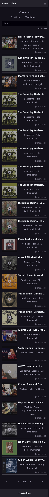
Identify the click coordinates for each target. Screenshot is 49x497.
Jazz (33, 273)
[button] (16, 17)
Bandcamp (25, 62)
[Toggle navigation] (44, 3)
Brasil (35, 400)
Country (26, 44)
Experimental (28, 365)
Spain (30, 407)
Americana (36, 48)
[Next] (29, 473)
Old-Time (32, 41)
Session (35, 44)
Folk (40, 41)
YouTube (23, 41)
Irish (38, 238)
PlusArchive (9, 3)
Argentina (24, 404)
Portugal (36, 83)
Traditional (25, 48)
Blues (39, 273)
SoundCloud (25, 421)
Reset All (26, 12)
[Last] (40, 473)
